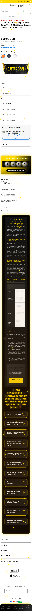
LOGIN (9, 608)
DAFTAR (15, 608)
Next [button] (30, 1)
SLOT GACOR (6, 93)
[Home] (12, 5)
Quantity (4, 144)
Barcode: (11, 30)
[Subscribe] (25, 591)
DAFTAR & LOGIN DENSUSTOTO (16, 380)
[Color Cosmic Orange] (3, 56)
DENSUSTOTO (19, 226)
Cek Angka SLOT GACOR (16, 170)
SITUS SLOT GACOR (8, 109)
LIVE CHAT (28, 608)
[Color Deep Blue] (9, 56)
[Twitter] (5, 211)
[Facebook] (2, 211)
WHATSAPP (22, 608)
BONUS (3, 608)
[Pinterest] (8, 211)
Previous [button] (1, 1)
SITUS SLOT (6, 87)
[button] (2, 6)
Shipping (9, 41)
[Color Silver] (15, 56)
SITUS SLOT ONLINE (8, 115)
